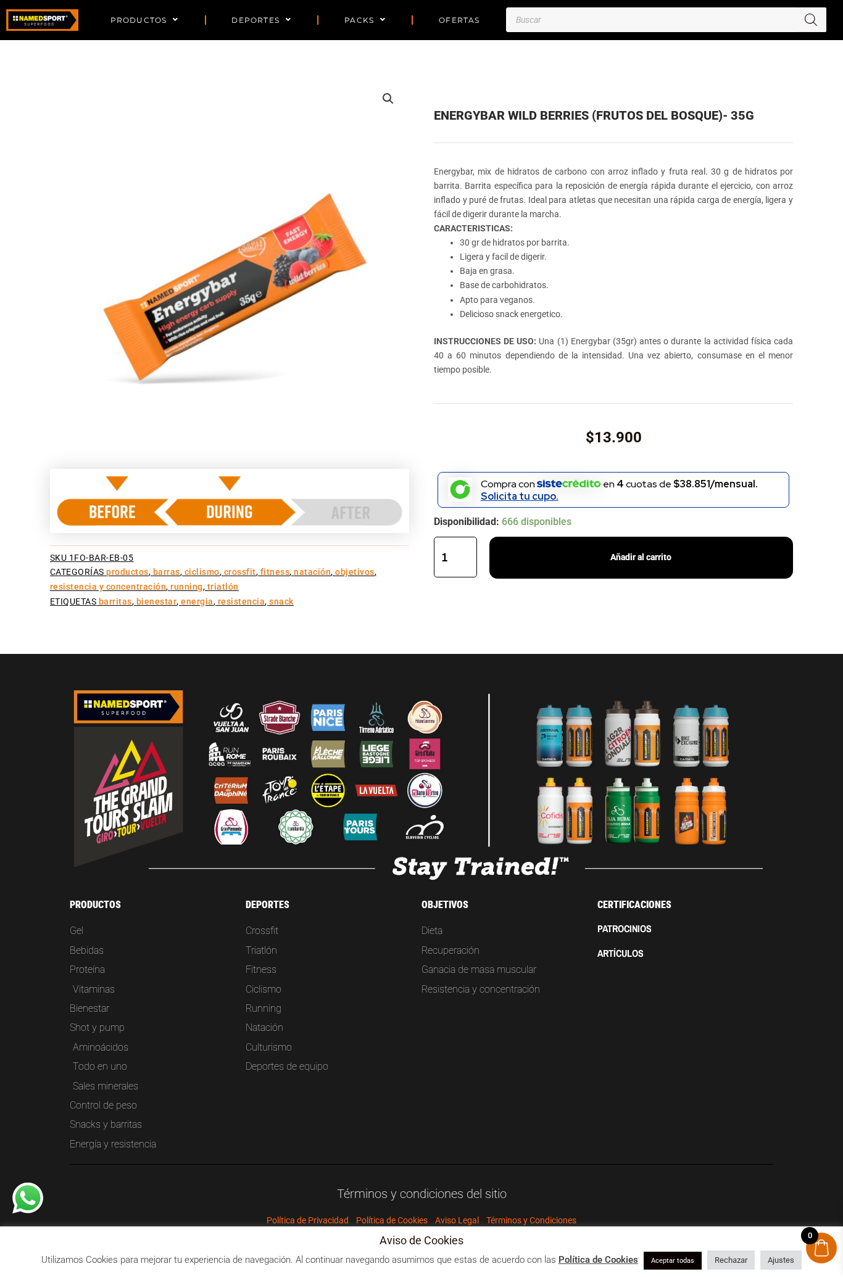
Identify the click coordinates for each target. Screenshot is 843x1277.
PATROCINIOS (624, 928)
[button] (388, 99)
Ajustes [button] (781, 1260)
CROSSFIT (240, 572)
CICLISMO (202, 572)
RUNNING (186, 587)
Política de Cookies (392, 1220)
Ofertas (459, 20)
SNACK (281, 602)
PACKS (359, 20)
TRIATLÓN (223, 587)
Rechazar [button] (731, 1260)
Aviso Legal (457, 1220)
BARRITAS (115, 602)
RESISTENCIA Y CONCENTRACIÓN (108, 587)
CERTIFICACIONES (634, 905)
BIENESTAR (156, 602)
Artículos (620, 953)
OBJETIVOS (355, 572)
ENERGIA (197, 602)
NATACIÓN (312, 572)
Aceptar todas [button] (672, 1261)
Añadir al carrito (640, 557)
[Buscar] (810, 19)
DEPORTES (255, 20)
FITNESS (275, 572)
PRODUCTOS (138, 20)
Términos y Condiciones (531, 1220)
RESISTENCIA (241, 602)
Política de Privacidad (308, 1220)
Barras (166, 572)
